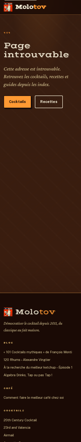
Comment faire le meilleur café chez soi (34, 397)
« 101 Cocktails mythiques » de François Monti (38, 352)
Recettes (48, 102)
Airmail (9, 435)
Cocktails (17, 102)
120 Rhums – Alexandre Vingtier (27, 360)
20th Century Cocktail (20, 420)
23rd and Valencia (17, 427)
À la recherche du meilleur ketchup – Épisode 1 (38, 367)
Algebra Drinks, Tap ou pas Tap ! (28, 375)
